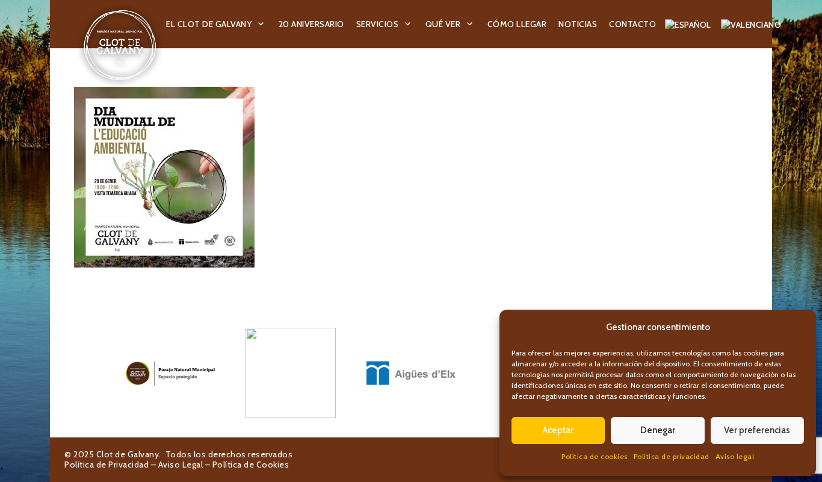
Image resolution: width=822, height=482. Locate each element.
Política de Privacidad (106, 464)
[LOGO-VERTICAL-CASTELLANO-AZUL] (290, 373)
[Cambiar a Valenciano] (753, 24)
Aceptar (558, 430)
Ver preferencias (757, 430)
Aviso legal (735, 456)
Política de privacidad (671, 456)
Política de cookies (594, 456)
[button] (261, 24)
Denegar (657, 430)
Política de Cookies (250, 464)
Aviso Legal (180, 464)
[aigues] (411, 373)
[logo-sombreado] (120, 45)
